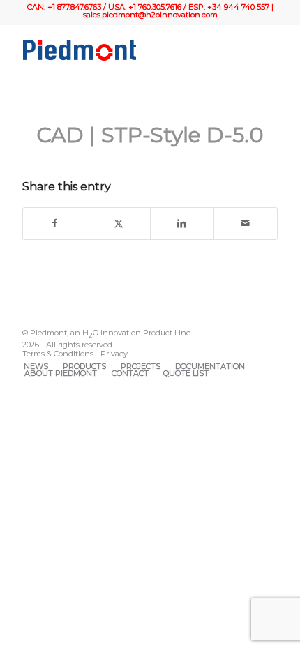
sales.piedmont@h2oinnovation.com (150, 15)
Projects (140, 366)
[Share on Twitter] (118, 224)
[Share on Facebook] (55, 224)
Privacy (114, 353)
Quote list (186, 373)
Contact (130, 373)
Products (84, 366)
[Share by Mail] (245, 224)
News (36, 366)
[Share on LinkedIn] (182, 224)
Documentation (210, 366)
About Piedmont (60, 373)
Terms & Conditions (57, 353)
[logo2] (124, 50)
